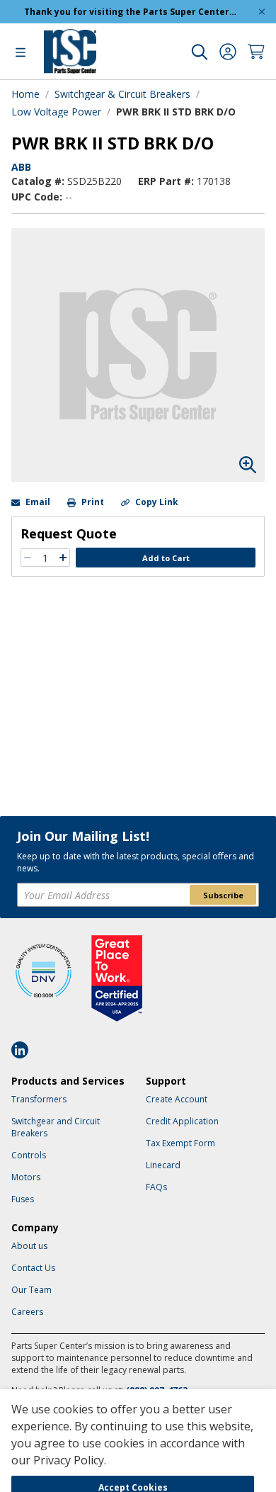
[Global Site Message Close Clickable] (262, 11)
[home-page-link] (70, 51)
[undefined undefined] (199, 51)
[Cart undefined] (256, 51)
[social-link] (24, 1049)
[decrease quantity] (27, 557)
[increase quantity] (63, 557)
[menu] (20, 51)
